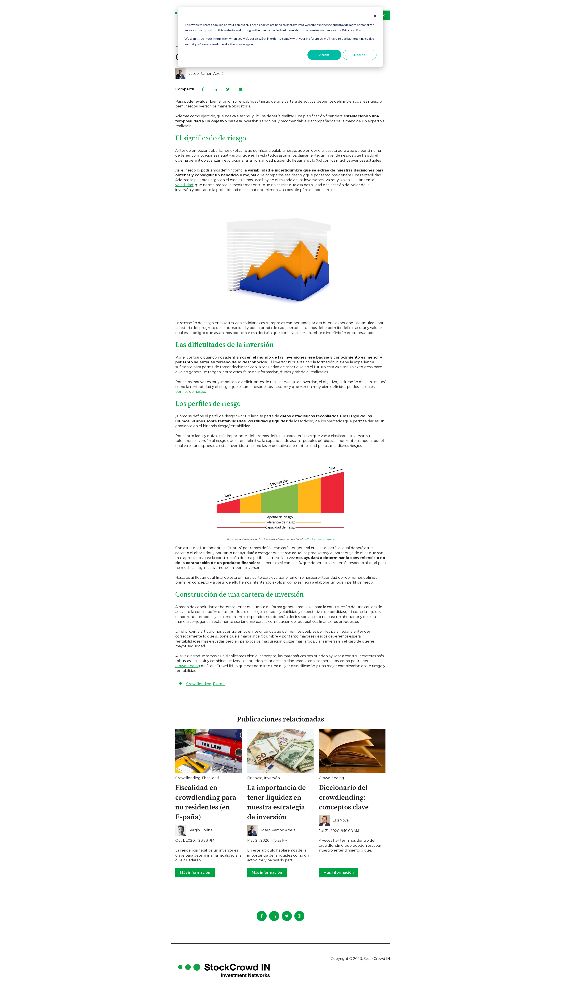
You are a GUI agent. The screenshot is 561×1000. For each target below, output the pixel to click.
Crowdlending (198, 684)
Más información (195, 872)
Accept (324, 55)
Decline (359, 55)
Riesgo (219, 684)
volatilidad (184, 185)
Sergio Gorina (200, 830)
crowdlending (187, 666)
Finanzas (254, 778)
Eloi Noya (340, 820)
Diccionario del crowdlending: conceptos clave (344, 798)
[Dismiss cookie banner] (374, 16)
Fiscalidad (210, 778)
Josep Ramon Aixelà (206, 73)
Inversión (272, 778)
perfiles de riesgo (190, 391)
